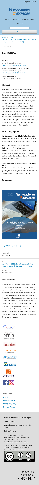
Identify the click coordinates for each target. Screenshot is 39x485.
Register (27, 2)
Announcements (28, 19)
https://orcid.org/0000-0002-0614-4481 (14, 73)
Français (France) (9, 407)
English (5, 397)
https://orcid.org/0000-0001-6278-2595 (14, 65)
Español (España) (9, 400)
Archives (16, 19)
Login (34, 2)
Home (4, 37)
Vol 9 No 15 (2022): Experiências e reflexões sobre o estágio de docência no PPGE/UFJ (19, 41)
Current (6, 19)
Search (19, 32)
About (19, 23)
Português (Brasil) (9, 404)
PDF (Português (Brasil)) (13, 246)
